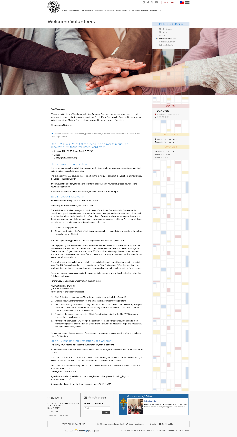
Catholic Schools (166, 45)
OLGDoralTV (167, 424)
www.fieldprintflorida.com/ (63, 289)
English (182, 2)
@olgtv (152, 424)
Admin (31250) (94, 431)
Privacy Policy (163, 430)
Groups (162, 35)
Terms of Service (178, 430)
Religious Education (167, 42)
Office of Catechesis (165, 151)
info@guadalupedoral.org (66, 158)
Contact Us (155, 10)
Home (64, 10)
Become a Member (140, 10)
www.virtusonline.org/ (62, 368)
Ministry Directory (166, 29)
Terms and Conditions (58, 415)
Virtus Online (162, 157)
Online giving (169, 2)
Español (187, 2)
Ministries (163, 32)
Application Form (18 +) (167, 139)
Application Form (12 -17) (167, 142)
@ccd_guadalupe (136, 424)
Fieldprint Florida (164, 154)
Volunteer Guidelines (167, 39)
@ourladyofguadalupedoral (112, 424)
